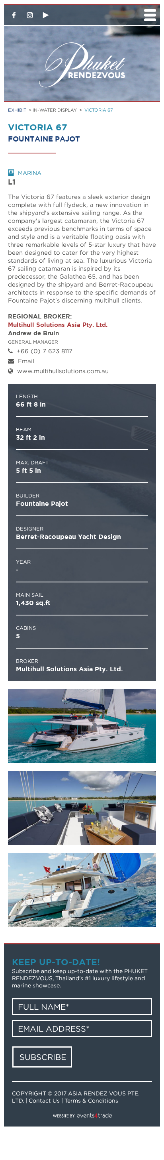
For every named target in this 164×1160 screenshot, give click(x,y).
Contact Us (44, 1100)
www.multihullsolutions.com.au (63, 371)
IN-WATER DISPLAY (55, 110)
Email (26, 361)
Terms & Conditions (91, 1100)
